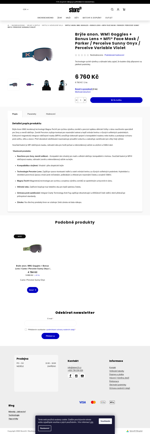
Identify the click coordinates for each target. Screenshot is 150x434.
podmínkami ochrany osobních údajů (61, 330)
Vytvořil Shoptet (136, 431)
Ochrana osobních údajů (119, 388)
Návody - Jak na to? (17, 411)
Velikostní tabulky (116, 371)
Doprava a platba (116, 374)
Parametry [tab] (32, 114)
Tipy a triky (13, 419)
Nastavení (44, 428)
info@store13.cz (74, 368)
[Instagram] (76, 376)
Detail (31, 290)
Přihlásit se (50, 336)
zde (91, 422)
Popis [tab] (15, 114)
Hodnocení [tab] (50, 114)
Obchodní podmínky (117, 385)
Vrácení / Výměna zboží (119, 378)
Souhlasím (105, 421)
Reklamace (114, 381)
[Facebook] (70, 376)
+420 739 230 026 (75, 370)
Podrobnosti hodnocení (114, 55)
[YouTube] (82, 376)
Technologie (14, 415)
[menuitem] (45, 18)
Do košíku (117, 100)
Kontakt (112, 368)
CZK (24, 9)
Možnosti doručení (82, 92)
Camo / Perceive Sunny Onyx (32, 280)
